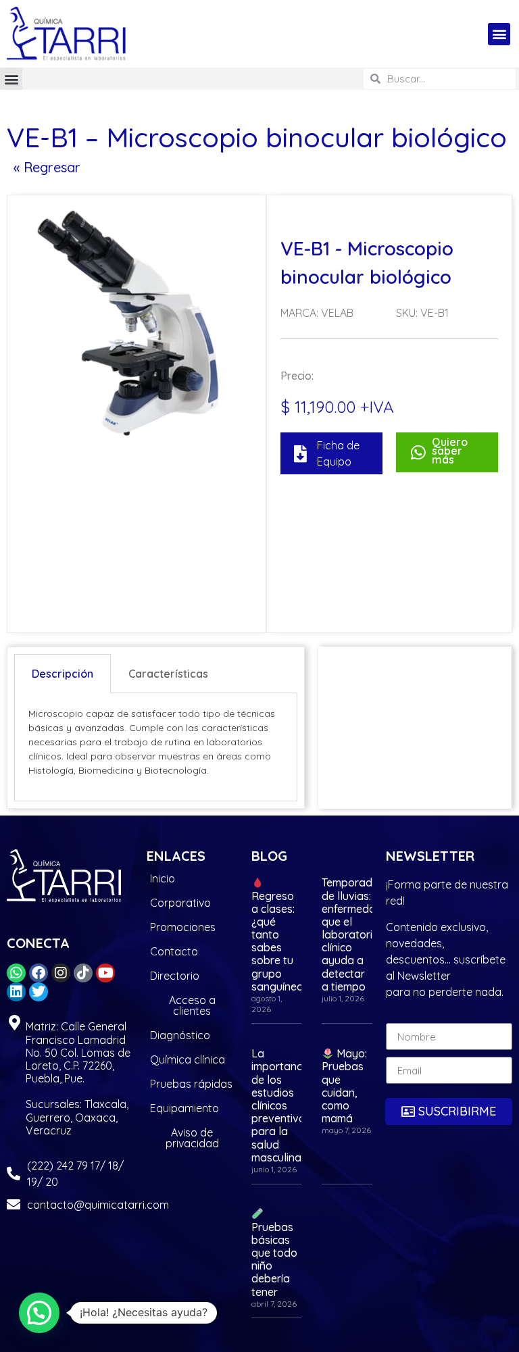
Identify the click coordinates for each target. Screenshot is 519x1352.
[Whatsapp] (16, 972)
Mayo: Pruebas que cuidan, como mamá (344, 1086)
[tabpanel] (155, 747)
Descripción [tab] (62, 673)
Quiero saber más (450, 450)
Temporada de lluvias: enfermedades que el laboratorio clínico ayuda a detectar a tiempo (358, 934)
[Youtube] (105, 972)
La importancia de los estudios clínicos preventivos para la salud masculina (281, 1105)
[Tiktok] (83, 972)
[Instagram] (60, 972)
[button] (499, 34)
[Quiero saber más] (418, 452)
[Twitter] (38, 991)
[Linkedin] (16, 991)
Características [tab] (168, 673)
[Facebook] (38, 972)
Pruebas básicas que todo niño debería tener (274, 1259)
